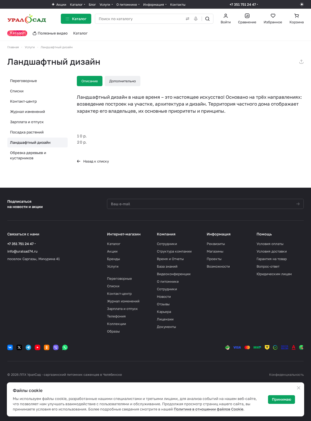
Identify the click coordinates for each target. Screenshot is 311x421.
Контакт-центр (23, 101)
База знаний (167, 266)
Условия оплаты (270, 244)
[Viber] (56, 347)
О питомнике (168, 281)
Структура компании (174, 251)
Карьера (164, 311)
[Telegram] (28, 347)
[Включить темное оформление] (302, 4)
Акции (112, 251)
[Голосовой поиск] (197, 19)
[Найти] (207, 19)
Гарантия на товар (272, 259)
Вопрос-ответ (268, 266)
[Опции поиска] (187, 19)
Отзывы (163, 304)
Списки (17, 91)
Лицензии (165, 319)
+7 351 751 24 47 (243, 4)
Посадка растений (27, 132)
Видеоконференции (173, 274)
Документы (166, 327)
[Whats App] (65, 347)
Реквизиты (216, 244)
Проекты (214, 259)
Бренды (113, 259)
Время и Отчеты (170, 259)
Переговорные (23, 80)
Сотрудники (167, 244)
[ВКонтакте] (10, 347)
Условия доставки (272, 251)
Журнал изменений (27, 111)
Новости (164, 296)
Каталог (114, 244)
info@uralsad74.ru (22, 251)
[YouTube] (37, 347)
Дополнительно (122, 81)
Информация (219, 234)
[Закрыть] (298, 388)
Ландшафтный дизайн (30, 142)
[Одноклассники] (46, 347)
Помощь (264, 234)
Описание (89, 81)
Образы (113, 331)
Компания (166, 234)
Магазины (215, 251)
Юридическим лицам (274, 274)
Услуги (112, 266)
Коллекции (116, 324)
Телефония (116, 316)
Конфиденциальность (286, 374)
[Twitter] (19, 347)
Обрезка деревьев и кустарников (28, 155)
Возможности (218, 266)
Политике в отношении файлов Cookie (208, 409)
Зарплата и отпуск (27, 122)
